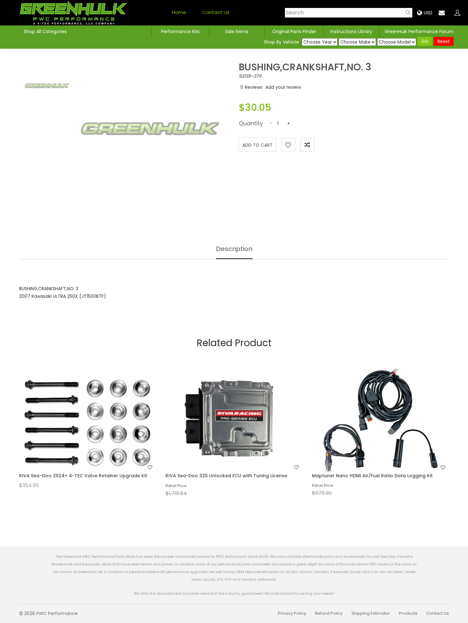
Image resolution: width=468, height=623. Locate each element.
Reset (443, 41)
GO (425, 41)
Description (234, 248)
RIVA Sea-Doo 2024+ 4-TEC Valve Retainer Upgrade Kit (83, 475)
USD (428, 13)
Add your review (283, 87)
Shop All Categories (45, 31)
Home (179, 12)
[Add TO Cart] (96, 433)
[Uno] (73, 12)
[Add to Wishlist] (288, 145)
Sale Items (236, 31)
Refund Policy (329, 613)
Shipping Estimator (370, 613)
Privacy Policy (292, 613)
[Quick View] (79, 433)
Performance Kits (180, 31)
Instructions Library (351, 31)
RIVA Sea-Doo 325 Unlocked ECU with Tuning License (226, 475)
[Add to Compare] (307, 145)
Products (408, 613)
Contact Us (216, 12)
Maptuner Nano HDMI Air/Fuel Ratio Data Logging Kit (372, 475)
